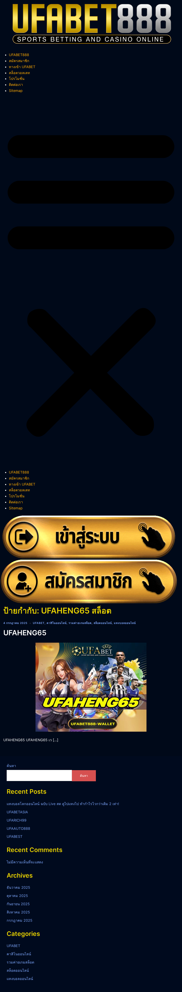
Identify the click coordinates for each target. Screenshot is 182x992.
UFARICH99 (16, 820)
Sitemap (16, 90)
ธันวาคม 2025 (18, 887)
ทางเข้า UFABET (22, 67)
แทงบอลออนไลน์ (125, 623)
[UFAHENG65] (91, 686)
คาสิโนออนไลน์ (57, 623)
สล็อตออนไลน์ (103, 623)
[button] (91, 281)
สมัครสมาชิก (19, 61)
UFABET (39, 623)
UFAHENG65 (24, 632)
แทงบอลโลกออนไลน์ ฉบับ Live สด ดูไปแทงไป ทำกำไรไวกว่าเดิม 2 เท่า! (63, 804)
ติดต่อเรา (16, 84)
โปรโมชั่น (16, 78)
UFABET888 (19, 55)
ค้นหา (11, 765)
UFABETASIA (17, 812)
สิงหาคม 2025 (18, 912)
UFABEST (14, 836)
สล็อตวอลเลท (19, 73)
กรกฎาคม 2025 (19, 920)
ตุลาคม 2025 (17, 895)
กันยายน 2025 (18, 904)
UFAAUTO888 (18, 828)
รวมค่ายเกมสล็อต (80, 623)
